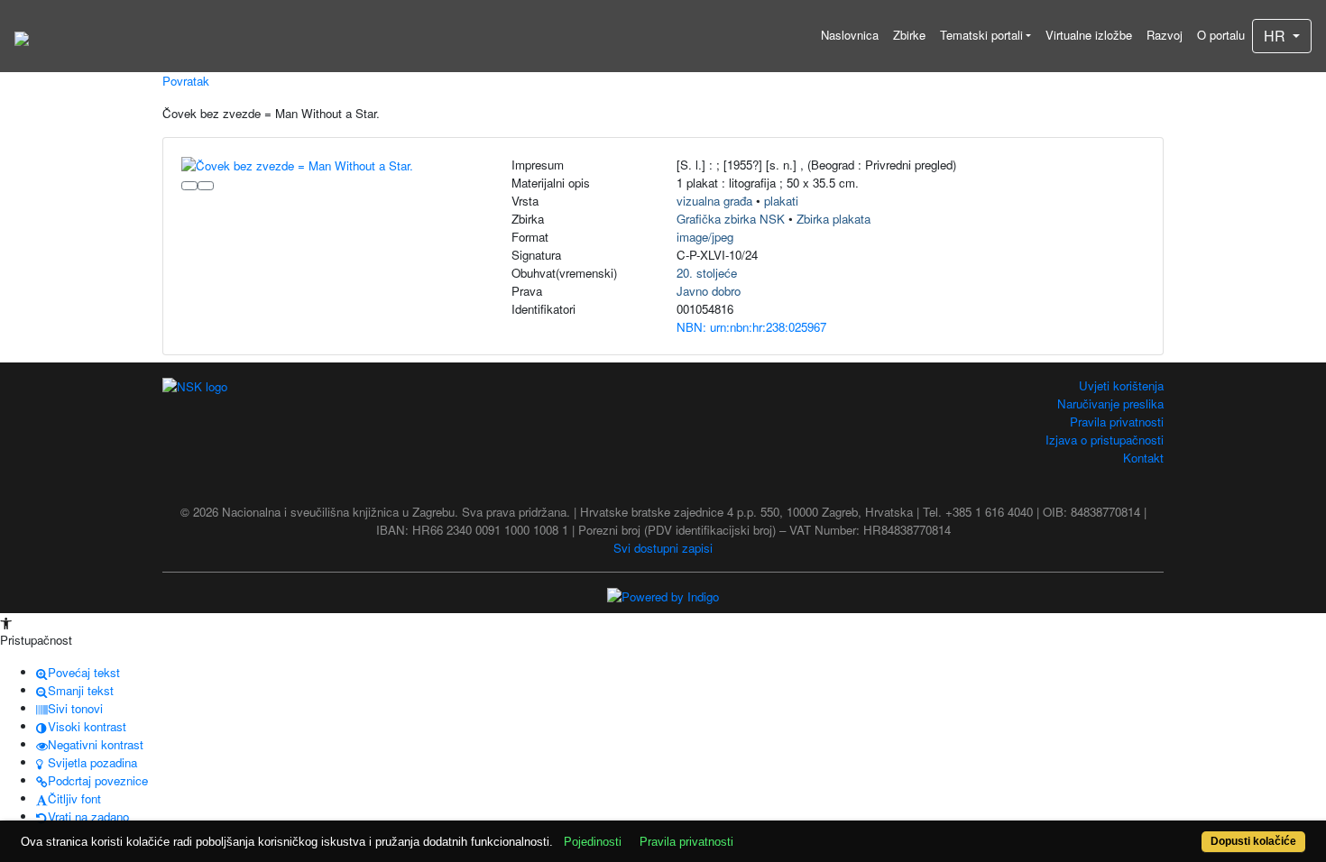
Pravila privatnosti (1117, 421)
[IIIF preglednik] (189, 185)
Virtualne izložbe (1088, 34)
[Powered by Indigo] (663, 595)
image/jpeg (705, 236)
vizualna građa (714, 200)
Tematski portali (981, 34)
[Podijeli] (206, 185)
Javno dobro (709, 290)
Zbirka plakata (833, 218)
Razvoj (1164, 34)
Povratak (185, 80)
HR (1276, 35)
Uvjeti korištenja (1121, 385)
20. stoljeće (707, 272)
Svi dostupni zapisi (663, 547)
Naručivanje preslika (1110, 403)
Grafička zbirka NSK (731, 218)
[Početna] (21, 36)
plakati (781, 200)
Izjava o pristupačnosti (1104, 439)
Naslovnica (850, 34)
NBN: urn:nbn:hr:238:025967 (751, 326)
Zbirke (909, 34)
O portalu (1221, 34)
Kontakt (1143, 457)
